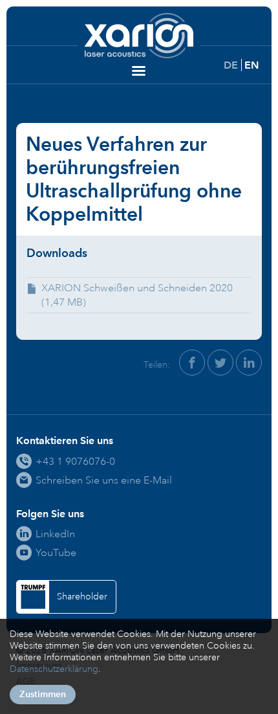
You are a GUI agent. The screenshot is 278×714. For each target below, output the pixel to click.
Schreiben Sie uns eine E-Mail (104, 480)
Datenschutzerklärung (54, 669)
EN (251, 65)
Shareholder (82, 596)
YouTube (56, 552)
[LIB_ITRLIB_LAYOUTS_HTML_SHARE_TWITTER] (220, 362)
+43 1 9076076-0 (75, 461)
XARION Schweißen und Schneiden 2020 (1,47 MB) (137, 295)
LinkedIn (55, 534)
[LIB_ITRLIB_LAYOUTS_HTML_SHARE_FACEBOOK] (192, 362)
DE (231, 65)
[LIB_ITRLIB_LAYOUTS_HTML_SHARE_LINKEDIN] (249, 362)
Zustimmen (42, 694)
